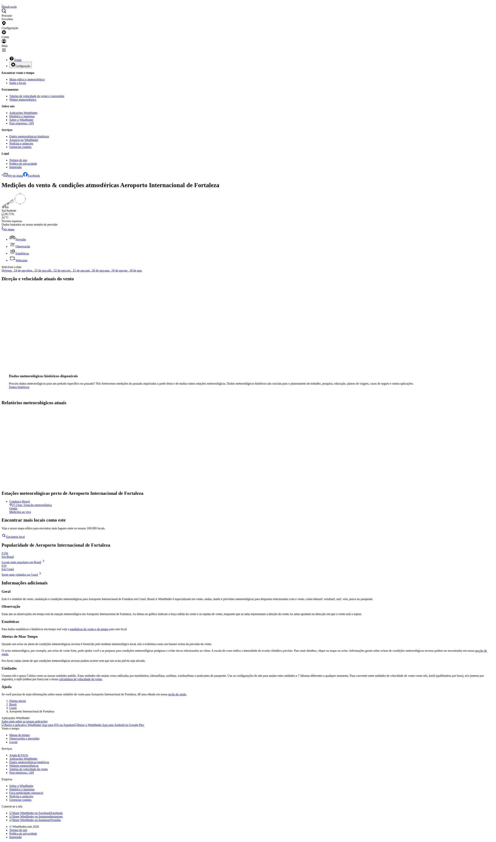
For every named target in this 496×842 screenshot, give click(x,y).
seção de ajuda (177, 694)
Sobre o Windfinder (21, 119)
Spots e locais (17, 83)
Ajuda (18, 59)
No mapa (8, 229)
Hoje (5, 270)
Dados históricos (19, 387)
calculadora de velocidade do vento (80, 679)
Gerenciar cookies (20, 147)
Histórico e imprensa (21, 116)
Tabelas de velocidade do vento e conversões (36, 96)
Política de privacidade (23, 163)
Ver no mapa (15, 175)
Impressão (15, 167)
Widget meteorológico (22, 99)
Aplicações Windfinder (23, 112)
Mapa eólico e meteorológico (27, 79)
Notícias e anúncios (21, 143)
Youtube (56, 820)
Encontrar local (15, 536)
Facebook (34, 175)
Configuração (23, 66)
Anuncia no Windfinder (23, 140)
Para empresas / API (21, 123)
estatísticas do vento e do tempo (89, 629)
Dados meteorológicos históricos (29, 136)
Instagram (57, 816)
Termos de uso (18, 160)
